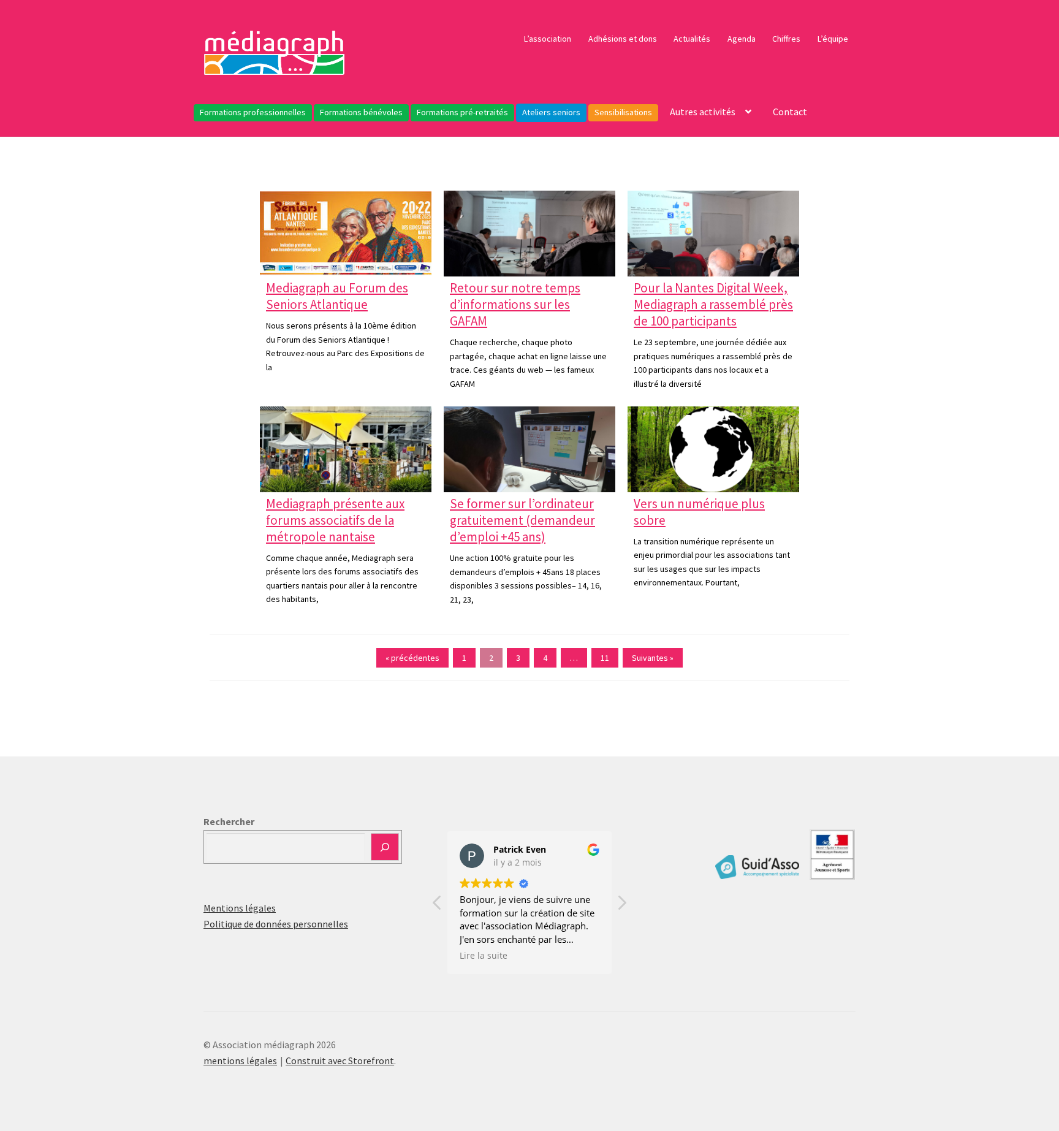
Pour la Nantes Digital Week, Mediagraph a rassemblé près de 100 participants (713, 304)
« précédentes (412, 657)
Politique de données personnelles (275, 924)
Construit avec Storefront (340, 1060)
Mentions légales (239, 908)
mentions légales (240, 1060)
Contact (790, 111)
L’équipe (833, 38)
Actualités (692, 38)
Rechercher (228, 821)
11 (605, 657)
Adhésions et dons (622, 38)
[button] (621, 906)
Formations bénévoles (361, 112)
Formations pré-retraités (462, 112)
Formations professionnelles (253, 112)
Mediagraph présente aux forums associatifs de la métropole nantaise (335, 520)
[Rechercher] (385, 847)
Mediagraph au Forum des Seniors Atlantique (337, 296)
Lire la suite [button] (483, 955)
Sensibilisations (623, 112)
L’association (547, 38)
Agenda (741, 38)
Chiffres (786, 38)
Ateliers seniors (551, 112)
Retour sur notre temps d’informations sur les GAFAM (515, 304)
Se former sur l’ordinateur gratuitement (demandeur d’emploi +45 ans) (522, 520)
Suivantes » (653, 657)
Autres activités (702, 111)
